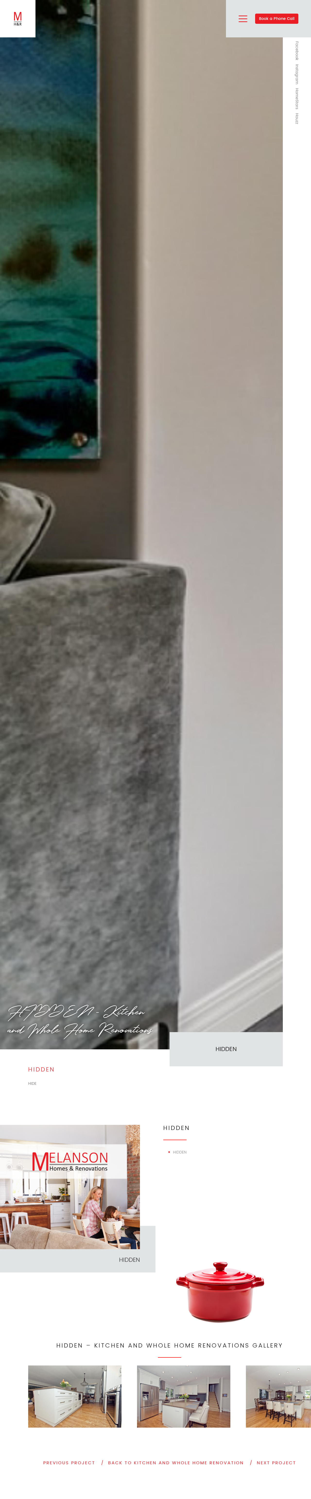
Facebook (297, 50)
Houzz (297, 118)
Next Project (276, 1462)
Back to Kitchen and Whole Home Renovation (176, 1462)
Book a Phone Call (276, 19)
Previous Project (69, 1462)
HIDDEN (129, 1260)
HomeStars (297, 98)
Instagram (297, 74)
